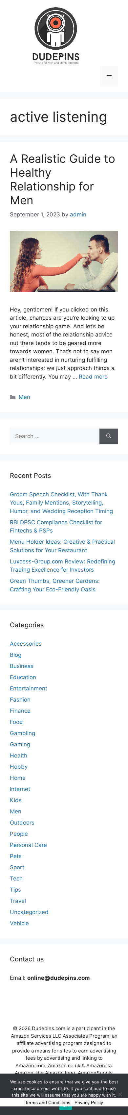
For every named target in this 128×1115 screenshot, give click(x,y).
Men (24, 397)
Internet (20, 789)
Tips (15, 889)
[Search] (108, 436)
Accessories (26, 643)
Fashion (20, 699)
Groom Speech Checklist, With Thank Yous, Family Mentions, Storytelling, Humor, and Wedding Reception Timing (61, 502)
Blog (15, 655)
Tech (16, 878)
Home (18, 778)
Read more (93, 376)
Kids (16, 800)
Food (16, 722)
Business (21, 666)
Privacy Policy (89, 1102)
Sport (17, 867)
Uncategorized (29, 912)
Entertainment (28, 688)
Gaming (20, 744)
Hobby (19, 766)
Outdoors (22, 822)
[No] (120, 1094)
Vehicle (19, 923)
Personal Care (28, 845)
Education (23, 677)
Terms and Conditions (47, 1102)
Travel (18, 901)
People (19, 833)
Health (18, 755)
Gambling (22, 733)
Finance (20, 710)
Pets (16, 856)
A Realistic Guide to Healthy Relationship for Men (62, 179)
